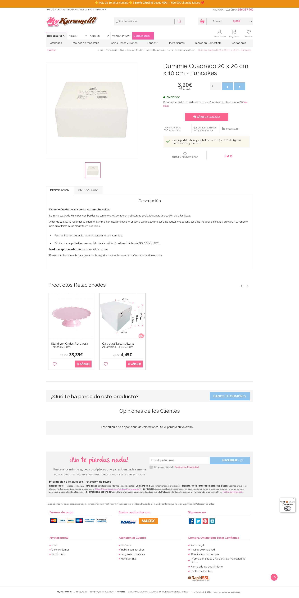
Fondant (152, 43)
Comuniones (142, 35)
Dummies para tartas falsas (181, 50)
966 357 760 (245, 9)
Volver (52, 50)
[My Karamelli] (72, 22)
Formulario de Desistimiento (207, 566)
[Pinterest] (205, 521)
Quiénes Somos (70, 10)
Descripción (59, 190)
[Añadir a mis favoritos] (54, 364)
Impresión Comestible (208, 43)
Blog (57, 10)
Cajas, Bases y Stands (124, 43)
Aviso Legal (197, 545)
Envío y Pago (88, 190)
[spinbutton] (215, 86)
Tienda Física (99, 10)
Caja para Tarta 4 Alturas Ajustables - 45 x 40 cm (118, 345)
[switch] (287, 508)
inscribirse (230, 460)
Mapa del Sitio (129, 558)
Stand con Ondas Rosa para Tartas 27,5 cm (69, 345)
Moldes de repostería (86, 43)
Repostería (54, 35)
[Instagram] (212, 521)
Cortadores (239, 43)
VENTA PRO (120, 35)
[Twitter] (198, 521)
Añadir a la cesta (208, 117)
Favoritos (249, 36)
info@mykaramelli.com (102, 591)
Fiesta (72, 35)
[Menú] (293, 499)
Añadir (84, 364)
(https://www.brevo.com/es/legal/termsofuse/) (118, 489)
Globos (95, 35)
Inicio (49, 10)
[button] (227, 86)
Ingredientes (176, 43)
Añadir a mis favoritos (185, 157)
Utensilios (56, 43)
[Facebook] (191, 521)
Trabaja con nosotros (132, 549)
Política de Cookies (201, 571)
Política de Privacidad (187, 467)
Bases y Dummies (154, 50)
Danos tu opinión (228, 396)
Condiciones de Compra (205, 554)
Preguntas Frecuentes (133, 554)
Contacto (85, 10)
